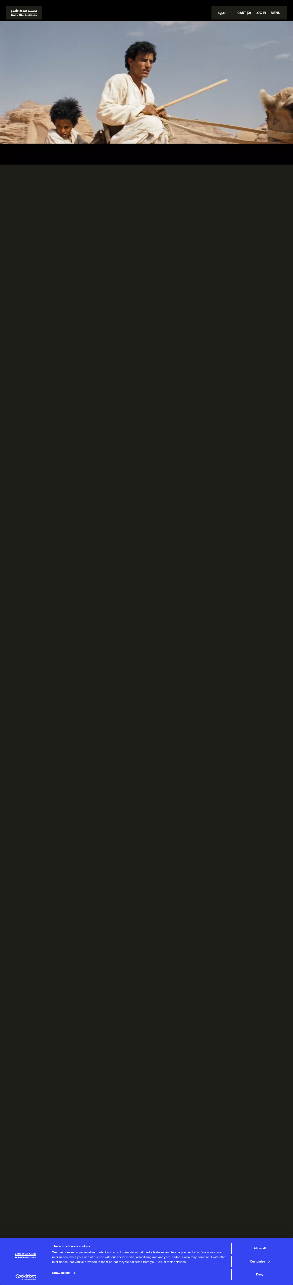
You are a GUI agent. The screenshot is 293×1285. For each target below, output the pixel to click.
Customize (257, 1261)
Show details (61, 1272)
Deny (259, 1274)
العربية (222, 13)
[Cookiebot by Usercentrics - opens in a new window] (25, 1277)
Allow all (260, 1248)
